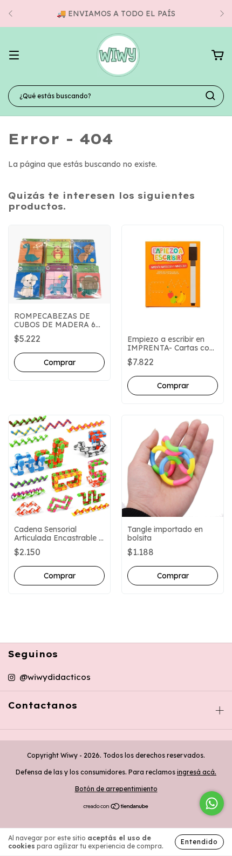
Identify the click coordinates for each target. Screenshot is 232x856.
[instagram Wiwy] (49, 677)
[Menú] (14, 55)
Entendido (199, 842)
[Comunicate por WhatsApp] (212, 803)
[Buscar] (210, 95)
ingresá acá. (196, 772)
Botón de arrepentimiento (116, 789)
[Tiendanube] (116, 808)
